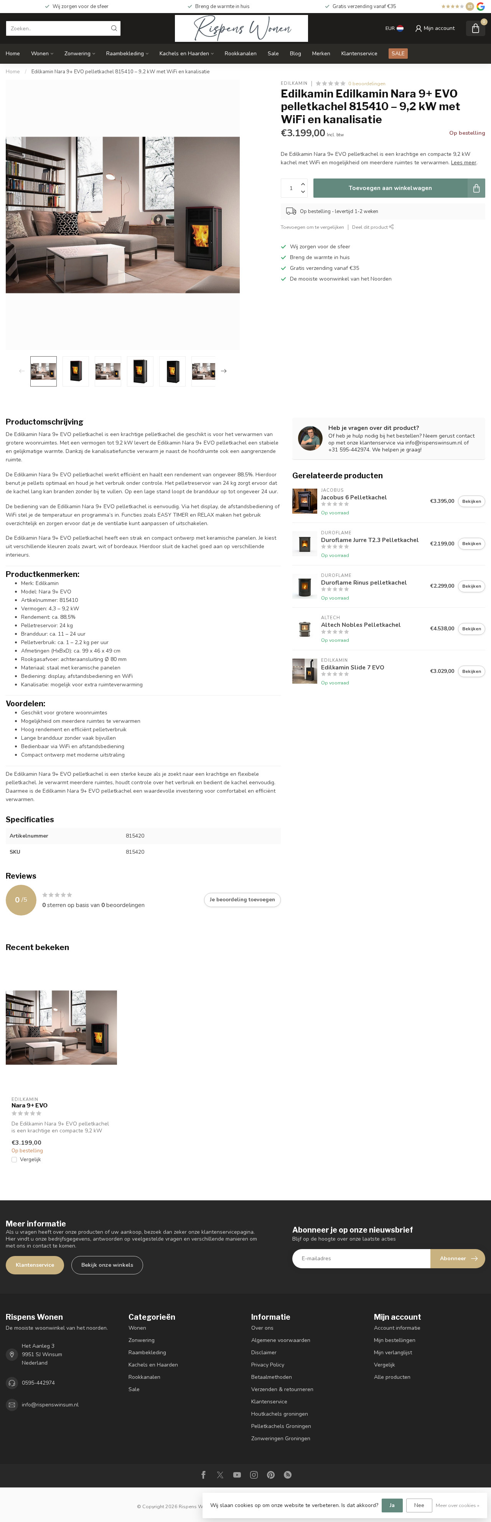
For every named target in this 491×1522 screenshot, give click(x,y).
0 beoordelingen (367, 83)
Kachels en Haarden (184, 53)
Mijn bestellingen (394, 1340)
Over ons (262, 1328)
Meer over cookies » (457, 1505)
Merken (321, 53)
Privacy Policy (267, 1364)
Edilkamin (294, 83)
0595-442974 (38, 1382)
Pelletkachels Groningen (281, 1426)
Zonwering (77, 53)
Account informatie (397, 1328)
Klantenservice (359, 53)
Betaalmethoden (271, 1377)
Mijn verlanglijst (393, 1352)
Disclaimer (264, 1352)
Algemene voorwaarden (280, 1340)
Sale (273, 53)
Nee (419, 1505)
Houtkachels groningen (279, 1414)
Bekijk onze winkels (107, 1265)
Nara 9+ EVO (30, 1105)
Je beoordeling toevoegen (242, 899)
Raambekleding (125, 53)
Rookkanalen (241, 53)
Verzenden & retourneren (282, 1389)
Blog (295, 53)
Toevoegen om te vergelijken (312, 227)
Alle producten (392, 1377)
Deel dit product (370, 227)
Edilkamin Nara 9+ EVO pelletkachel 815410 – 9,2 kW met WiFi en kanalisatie (120, 71)
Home (13, 53)
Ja (392, 1505)
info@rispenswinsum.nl (50, 1404)
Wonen (40, 53)
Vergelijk (30, 1159)
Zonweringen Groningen (280, 1438)
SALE (398, 53)
